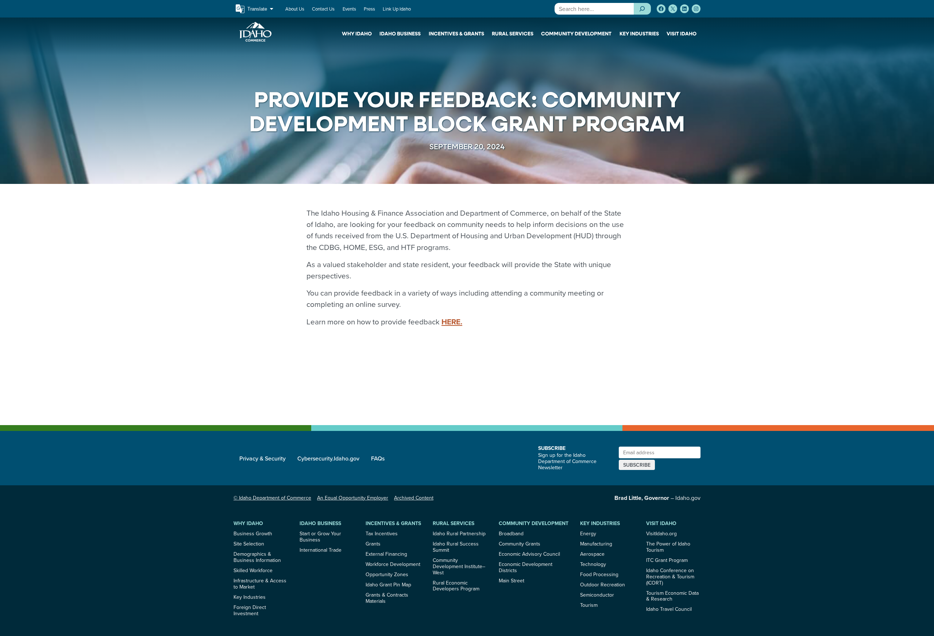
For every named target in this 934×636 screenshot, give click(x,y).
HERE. (451, 321)
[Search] (642, 9)
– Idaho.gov (657, 498)
